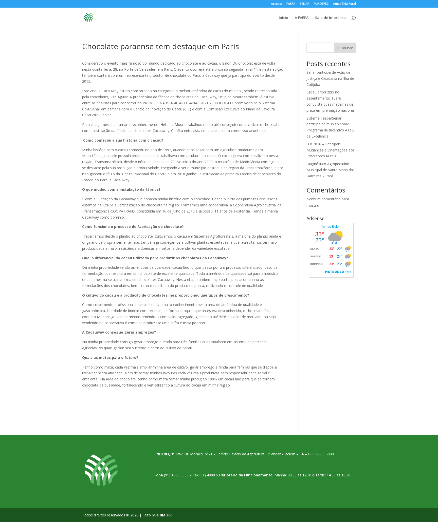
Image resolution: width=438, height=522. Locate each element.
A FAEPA (301, 18)
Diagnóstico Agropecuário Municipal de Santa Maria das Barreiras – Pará (330, 169)
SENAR (304, 4)
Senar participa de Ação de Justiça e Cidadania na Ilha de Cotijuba (330, 78)
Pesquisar (345, 47)
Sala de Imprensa (330, 18)
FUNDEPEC (321, 4)
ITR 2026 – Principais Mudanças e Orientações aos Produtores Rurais (330, 150)
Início (283, 18)
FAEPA (290, 4)
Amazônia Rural (344, 4)
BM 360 (166, 515)
